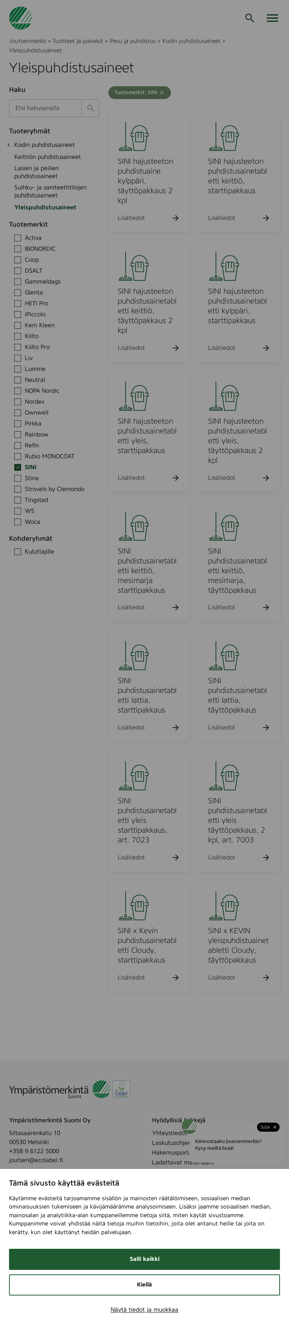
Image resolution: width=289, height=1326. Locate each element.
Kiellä (144, 1285)
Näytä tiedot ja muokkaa (144, 1310)
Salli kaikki (145, 1259)
